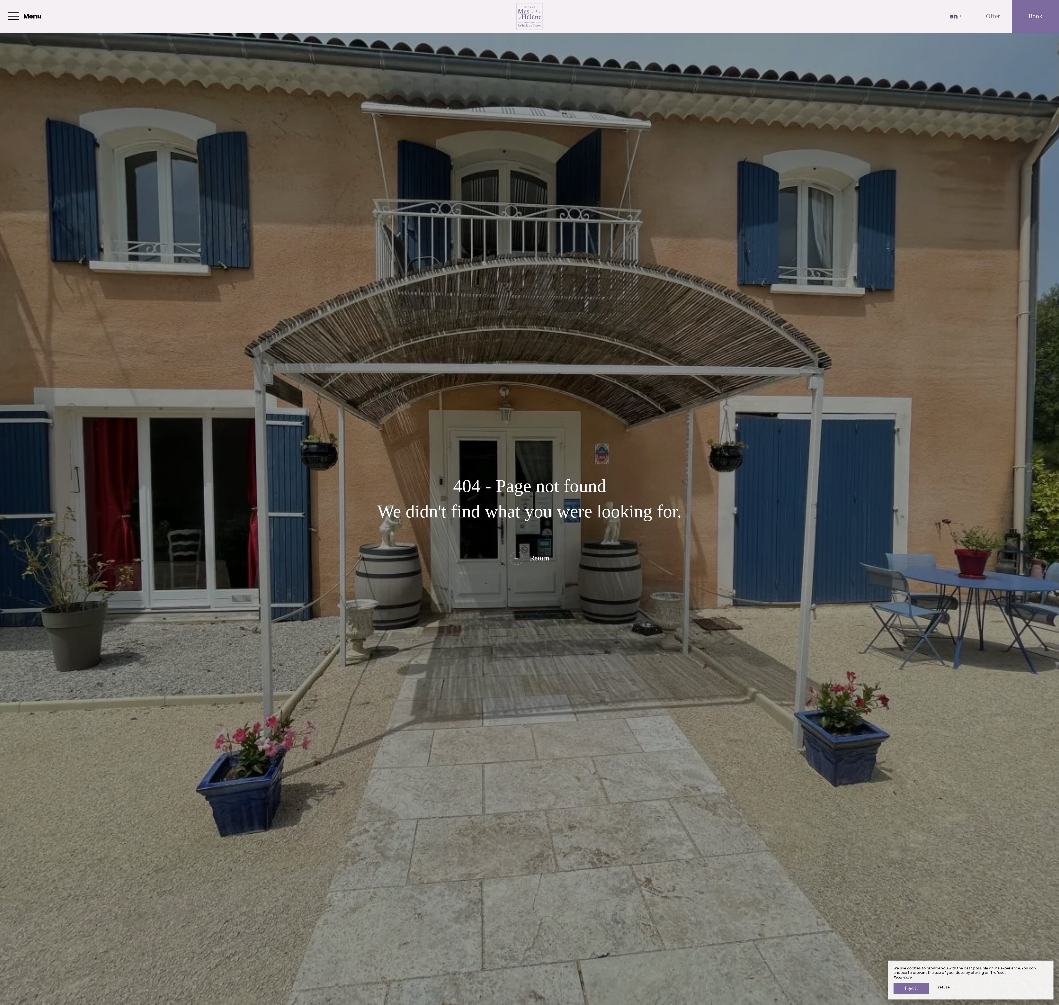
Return (539, 558)
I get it (911, 988)
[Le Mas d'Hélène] (529, 16)
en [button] (954, 16)
